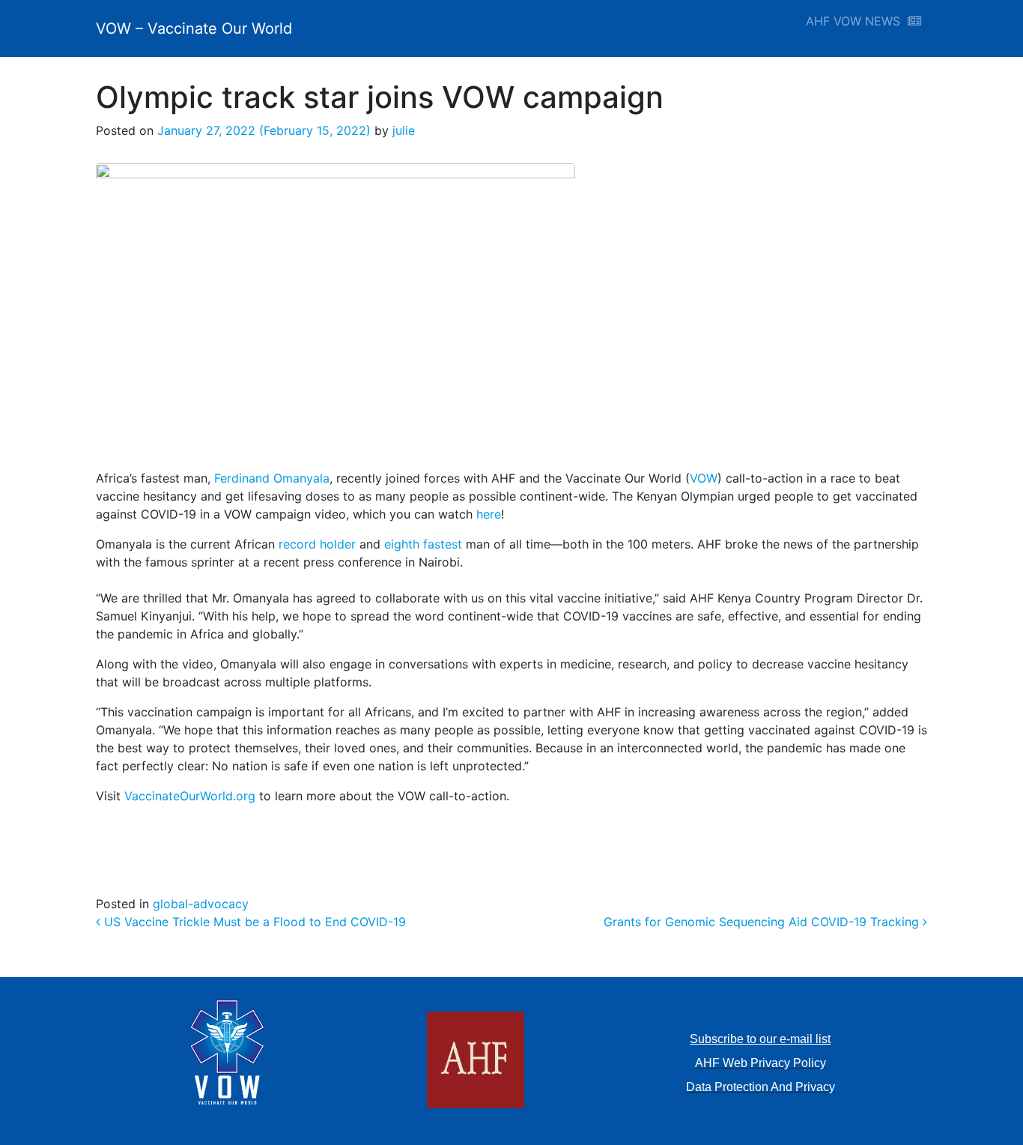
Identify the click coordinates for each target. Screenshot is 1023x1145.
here (488, 514)
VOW (703, 478)
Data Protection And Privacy (760, 1087)
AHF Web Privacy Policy (760, 1063)
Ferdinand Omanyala (272, 478)
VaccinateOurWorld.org (189, 795)
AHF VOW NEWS (857, 20)
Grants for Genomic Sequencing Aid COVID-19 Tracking (763, 921)
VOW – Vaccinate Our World (194, 28)
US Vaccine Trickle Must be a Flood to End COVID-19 (253, 921)
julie (402, 130)
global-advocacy (201, 903)
